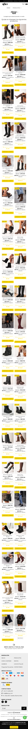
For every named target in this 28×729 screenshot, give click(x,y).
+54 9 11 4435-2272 (8, 691)
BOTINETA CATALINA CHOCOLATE (8, 200)
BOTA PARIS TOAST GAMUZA (20, 72)
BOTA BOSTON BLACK (8, 503)
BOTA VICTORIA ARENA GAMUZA (7, 598)
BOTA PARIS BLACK (7, 329)
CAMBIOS (4, 664)
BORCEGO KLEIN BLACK (8, 565)
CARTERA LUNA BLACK (20, 626)
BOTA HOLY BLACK (7, 474)
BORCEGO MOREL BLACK (7, 359)
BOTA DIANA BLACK (20, 507)
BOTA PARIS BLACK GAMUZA (7, 105)
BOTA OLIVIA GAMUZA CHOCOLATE (8, 73)
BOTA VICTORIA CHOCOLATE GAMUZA (20, 204)
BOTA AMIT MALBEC (20, 564)
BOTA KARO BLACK (7, 40)
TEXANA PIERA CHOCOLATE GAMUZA (20, 446)
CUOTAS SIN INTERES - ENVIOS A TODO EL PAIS (14, 1)
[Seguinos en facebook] (6, 702)
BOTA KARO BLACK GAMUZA (7, 139)
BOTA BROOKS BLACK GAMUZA (8, 627)
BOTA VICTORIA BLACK (7, 237)
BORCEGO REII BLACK (8, 387)
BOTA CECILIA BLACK (8, 298)
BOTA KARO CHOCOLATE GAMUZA (20, 106)
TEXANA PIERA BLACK (8, 445)
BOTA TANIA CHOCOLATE (20, 238)
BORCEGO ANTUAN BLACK (20, 417)
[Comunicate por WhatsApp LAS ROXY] (25, 717)
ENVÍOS (16, 661)
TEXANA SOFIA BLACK (8, 270)
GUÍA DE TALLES (18, 664)
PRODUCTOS (17, 658)
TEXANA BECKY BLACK (20, 298)
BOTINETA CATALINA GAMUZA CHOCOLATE (20, 37)
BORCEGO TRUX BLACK (20, 536)
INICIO (3, 658)
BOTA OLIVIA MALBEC (20, 330)
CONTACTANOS (18, 667)
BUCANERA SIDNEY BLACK (7, 536)
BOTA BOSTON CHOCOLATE (20, 359)
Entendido (14, 727)
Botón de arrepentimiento (14, 719)
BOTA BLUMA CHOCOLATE (20, 594)
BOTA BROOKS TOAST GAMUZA (8, 168)
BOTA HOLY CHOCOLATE (20, 475)
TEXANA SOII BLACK (20, 266)
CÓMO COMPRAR (6, 661)
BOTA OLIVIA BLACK (20, 172)
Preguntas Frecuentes (7, 667)
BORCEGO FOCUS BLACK (8, 417)
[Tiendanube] (14, 713)
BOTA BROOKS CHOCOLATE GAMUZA (20, 135)
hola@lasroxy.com (8, 693)
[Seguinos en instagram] (2, 702)
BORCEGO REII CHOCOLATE (20, 388)
